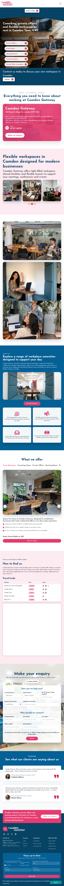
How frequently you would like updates (40, 861)
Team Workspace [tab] (9, 465)
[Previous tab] (5, 506)
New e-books (8, 865)
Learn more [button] (6, 883)
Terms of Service (41, 732)
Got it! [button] (56, 882)
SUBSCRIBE (32, 876)
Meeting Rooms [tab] (51, 465)
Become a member (37, 843)
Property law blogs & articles (11, 862)
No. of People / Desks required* (48, 693)
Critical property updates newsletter (25, 863)
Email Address (35, 867)
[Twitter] (8, 834)
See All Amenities (32, 403)
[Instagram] (11, 834)
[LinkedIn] (15, 834)
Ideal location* (27, 692)
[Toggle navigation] (60, 3)
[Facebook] (4, 834)
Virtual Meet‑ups (37, 846)
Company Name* (9, 716)
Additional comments (29, 701)
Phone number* (9, 724)
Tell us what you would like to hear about (12, 861)
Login (24, 841)
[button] (7, 192)
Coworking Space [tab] (24, 465)
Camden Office (52, 841)
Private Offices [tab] (38, 465)
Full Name (6, 867)
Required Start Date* (11, 701)
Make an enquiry (32, 540)
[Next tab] (59, 506)
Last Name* (45, 716)
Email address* (27, 724)
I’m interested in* (9, 692)
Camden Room (51, 843)
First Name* (26, 716)
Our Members (36, 841)
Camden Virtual (52, 846)
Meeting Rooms (52, 848)
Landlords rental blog (24, 865)
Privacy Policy (32, 734)
